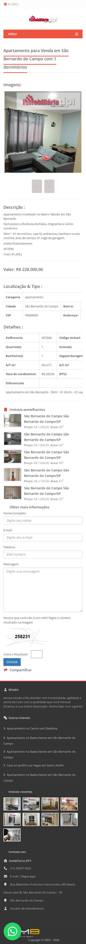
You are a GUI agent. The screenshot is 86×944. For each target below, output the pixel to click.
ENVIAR (12, 662)
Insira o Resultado (15, 654)
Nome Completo (14, 513)
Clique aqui (28, 876)
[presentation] (37, 186)
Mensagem (11, 564)
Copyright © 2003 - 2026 (43, 940)
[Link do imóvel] (12, 805)
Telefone (9, 547)
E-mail (7, 530)
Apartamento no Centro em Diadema (32, 728)
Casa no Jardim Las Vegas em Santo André (35, 765)
